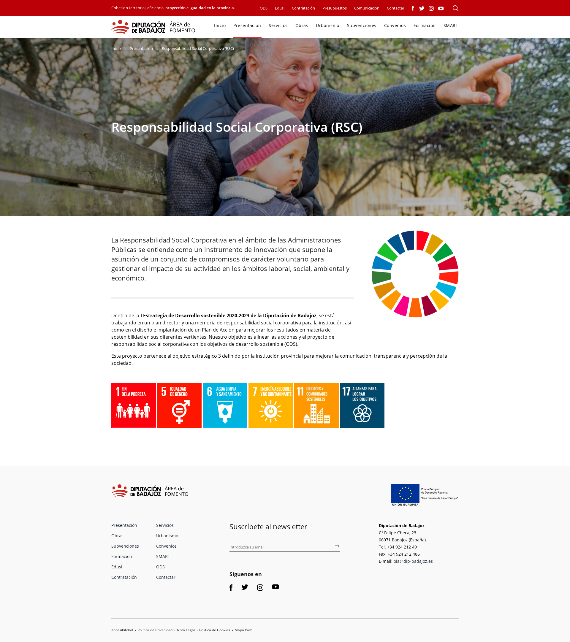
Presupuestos (334, 8)
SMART (451, 25)
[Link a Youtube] (441, 8)
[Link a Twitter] (422, 8)
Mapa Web (243, 630)
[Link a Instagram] (431, 8)
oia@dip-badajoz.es (413, 561)
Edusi (279, 8)
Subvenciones (361, 25)
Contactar (395, 8)
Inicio (220, 25)
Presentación (247, 25)
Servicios (278, 25)
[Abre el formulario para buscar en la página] (456, 8)
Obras (301, 25)
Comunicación (366, 8)
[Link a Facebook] (413, 8)
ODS (263, 8)
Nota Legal (186, 630)
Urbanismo (327, 25)
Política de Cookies (214, 630)
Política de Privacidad (154, 630)
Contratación (303, 8)
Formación (425, 25)
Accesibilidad (122, 630)
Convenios (395, 25)
